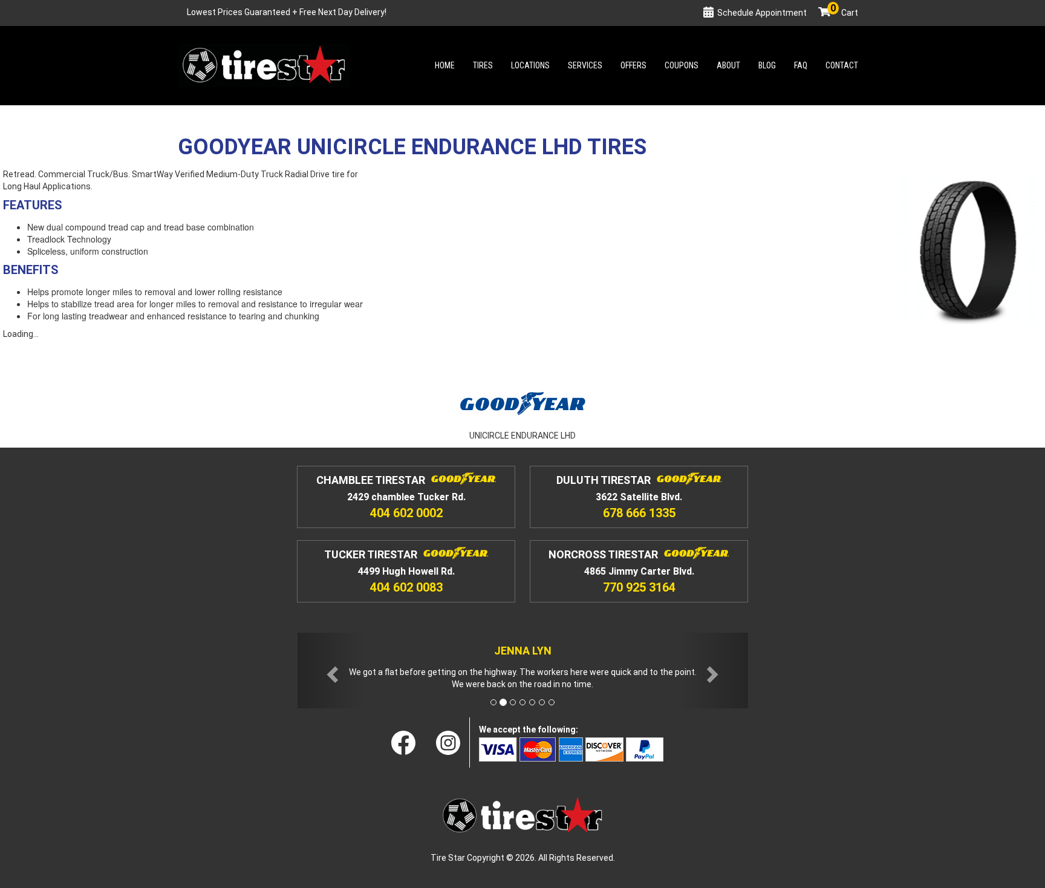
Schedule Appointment (762, 13)
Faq (800, 65)
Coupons (681, 65)
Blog (767, 65)
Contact (841, 65)
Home (445, 65)
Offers (633, 65)
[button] (331, 670)
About (728, 65)
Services (585, 65)
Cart (844, 13)
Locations (530, 65)
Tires (483, 65)
